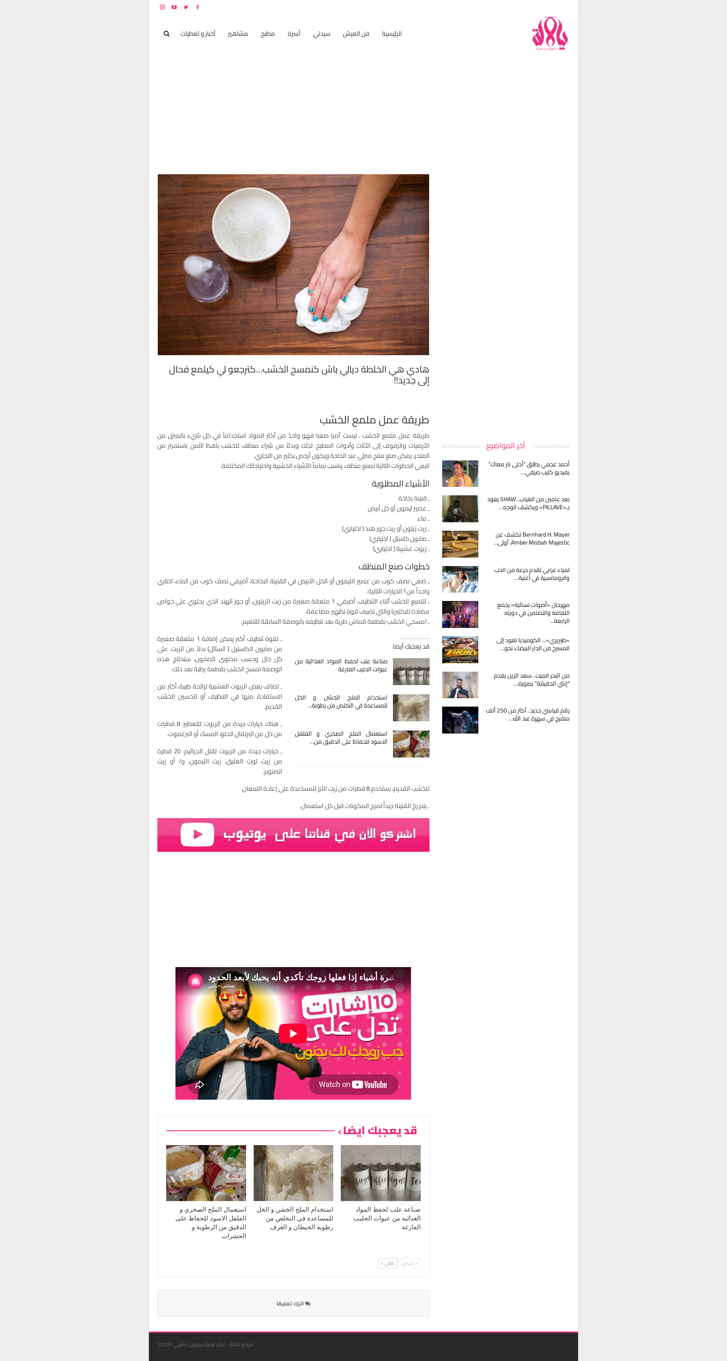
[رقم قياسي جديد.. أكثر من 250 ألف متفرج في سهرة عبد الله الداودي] (460, 720)
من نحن (563, 7)
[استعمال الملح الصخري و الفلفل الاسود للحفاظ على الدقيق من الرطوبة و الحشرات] (411, 744)
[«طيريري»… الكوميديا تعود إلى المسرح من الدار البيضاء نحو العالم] (460, 649)
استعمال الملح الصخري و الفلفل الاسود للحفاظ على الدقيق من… (341, 737)
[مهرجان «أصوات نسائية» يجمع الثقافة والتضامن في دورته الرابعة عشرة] (460, 614)
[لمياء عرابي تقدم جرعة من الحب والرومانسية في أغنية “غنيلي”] (460, 579)
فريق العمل (539, 7)
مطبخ (268, 33)
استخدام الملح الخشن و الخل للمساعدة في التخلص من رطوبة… (341, 701)
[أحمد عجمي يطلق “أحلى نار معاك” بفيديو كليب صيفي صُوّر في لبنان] (460, 473)
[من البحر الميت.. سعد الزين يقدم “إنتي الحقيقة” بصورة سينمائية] (460, 685)
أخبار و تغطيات (197, 33)
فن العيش (356, 33)
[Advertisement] (506, 300)
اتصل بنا (516, 7)
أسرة (294, 33)
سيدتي (321, 33)
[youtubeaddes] (293, 834)
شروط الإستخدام (489, 7)
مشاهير (238, 33)
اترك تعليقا (290, 1303)
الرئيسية (392, 33)
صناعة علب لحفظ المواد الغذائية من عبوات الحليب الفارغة (341, 665)
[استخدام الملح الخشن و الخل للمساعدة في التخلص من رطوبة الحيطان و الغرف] (411, 707)
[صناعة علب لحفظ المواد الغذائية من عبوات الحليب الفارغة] (411, 671)
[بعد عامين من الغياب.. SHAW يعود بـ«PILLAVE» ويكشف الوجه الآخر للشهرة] (460, 508)
